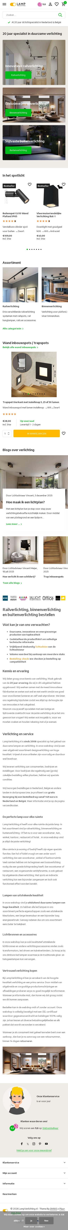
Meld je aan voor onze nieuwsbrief (34, 1150)
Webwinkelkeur (50, 1128)
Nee (46, 1220)
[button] (27, 249)
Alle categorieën (12, 328)
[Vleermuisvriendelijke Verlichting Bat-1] (51, 196)
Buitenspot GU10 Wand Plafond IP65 (15, 215)
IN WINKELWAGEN (36, 433)
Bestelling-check (19, 658)
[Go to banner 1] (34, 62)
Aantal (8, 433)
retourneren (26, 1041)
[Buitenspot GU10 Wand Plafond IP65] (17, 196)
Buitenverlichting (18, 150)
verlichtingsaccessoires (38, 946)
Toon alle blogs (11, 582)
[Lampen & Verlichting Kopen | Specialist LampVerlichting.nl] (18, 4)
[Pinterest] (40, 1144)
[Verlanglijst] (57, 4)
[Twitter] (28, 1144)
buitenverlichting (11, 832)
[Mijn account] (50, 4)
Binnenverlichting (18, 112)
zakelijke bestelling (12, 775)
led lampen (21, 954)
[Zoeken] (60, 15)
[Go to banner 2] (34, 105)
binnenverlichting (50, 828)
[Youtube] (46, 1144)
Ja (31, 1220)
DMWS (53, 1208)
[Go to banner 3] (34, 142)
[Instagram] (33, 1144)
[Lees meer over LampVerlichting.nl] (34, 597)
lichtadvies (41, 646)
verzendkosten (10, 805)
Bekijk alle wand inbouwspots (19, 347)
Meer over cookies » (34, 1226)
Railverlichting (18, 75)
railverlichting (33, 828)
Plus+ (62, 1208)
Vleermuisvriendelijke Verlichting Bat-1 (49, 215)
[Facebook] (21, 1144)
